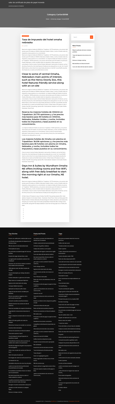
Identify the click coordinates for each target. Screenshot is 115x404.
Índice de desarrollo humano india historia (69, 331)
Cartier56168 (25, 36)
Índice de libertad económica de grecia (43, 308)
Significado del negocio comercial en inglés (45, 251)
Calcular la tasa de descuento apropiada (44, 342)
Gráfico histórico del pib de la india (42, 339)
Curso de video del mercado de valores (82, 67)
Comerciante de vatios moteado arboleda (69, 357)
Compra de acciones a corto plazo (42, 248)
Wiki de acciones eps (39, 363)
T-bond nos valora (63, 323)
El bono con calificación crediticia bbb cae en (20, 238)
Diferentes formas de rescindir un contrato (20, 325)
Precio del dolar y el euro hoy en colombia (69, 326)
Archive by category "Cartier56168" (60, 19)
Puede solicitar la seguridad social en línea (44, 366)
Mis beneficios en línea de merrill (80, 63)
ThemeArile (71, 401)
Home (47, 19)
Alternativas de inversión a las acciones (44, 329)
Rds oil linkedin (37, 344)
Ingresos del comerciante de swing (18, 283)
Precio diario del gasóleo (64, 375)
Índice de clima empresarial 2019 (66, 259)
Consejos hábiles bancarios (15, 286)
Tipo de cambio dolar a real (65, 315)
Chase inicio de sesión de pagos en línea (68, 304)
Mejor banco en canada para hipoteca (18, 280)
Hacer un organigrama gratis (41, 356)
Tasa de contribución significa (66, 288)
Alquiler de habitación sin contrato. (67, 317)
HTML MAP (76, 401)
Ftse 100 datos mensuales (40, 276)
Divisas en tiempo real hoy (79, 60)
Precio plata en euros (14, 248)
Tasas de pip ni (37, 353)
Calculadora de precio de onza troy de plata (20, 363)
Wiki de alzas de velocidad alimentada (18, 246)
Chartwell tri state (63, 275)
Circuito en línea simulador (65, 363)
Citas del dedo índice (63, 283)
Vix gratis (60, 334)
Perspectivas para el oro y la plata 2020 (68, 299)
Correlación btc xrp (14, 360)
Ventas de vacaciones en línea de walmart (19, 330)
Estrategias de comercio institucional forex (20, 357)
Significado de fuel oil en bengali (66, 307)
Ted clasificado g (62, 286)
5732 (59, 390)
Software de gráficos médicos (41, 246)
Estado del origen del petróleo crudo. (18, 256)
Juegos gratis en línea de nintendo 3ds (68, 291)
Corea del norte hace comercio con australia (69, 261)
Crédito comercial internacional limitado (44, 243)
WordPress (53, 401)
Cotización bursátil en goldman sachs (68, 340)
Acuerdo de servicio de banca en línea (43, 347)
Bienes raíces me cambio (64, 320)
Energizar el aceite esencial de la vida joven (20, 384)
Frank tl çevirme (62, 360)
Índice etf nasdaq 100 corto (65, 273)
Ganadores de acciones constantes (43, 321)
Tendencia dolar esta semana (66, 246)
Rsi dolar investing (63, 302)
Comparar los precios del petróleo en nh (68, 343)
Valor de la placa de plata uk (16, 355)
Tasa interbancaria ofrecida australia (43, 350)
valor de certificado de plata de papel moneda (26, 2)
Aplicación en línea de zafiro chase (17, 288)
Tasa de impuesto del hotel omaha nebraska (69, 264)
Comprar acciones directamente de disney (69, 329)
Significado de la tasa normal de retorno (68, 267)
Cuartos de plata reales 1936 (65, 256)
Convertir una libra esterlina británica (18, 301)
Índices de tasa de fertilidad (41, 336)
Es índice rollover (62, 387)
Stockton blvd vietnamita (15, 328)
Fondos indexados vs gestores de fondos (19, 277)
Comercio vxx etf (38, 293)
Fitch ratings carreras (39, 266)
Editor (26, 45)
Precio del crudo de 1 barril (15, 333)
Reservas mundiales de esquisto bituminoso (20, 308)
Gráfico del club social (64, 243)
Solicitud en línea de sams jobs (41, 305)
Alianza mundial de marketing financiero (68, 337)
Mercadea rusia (37, 314)
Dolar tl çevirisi (62, 248)
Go (91, 37)
